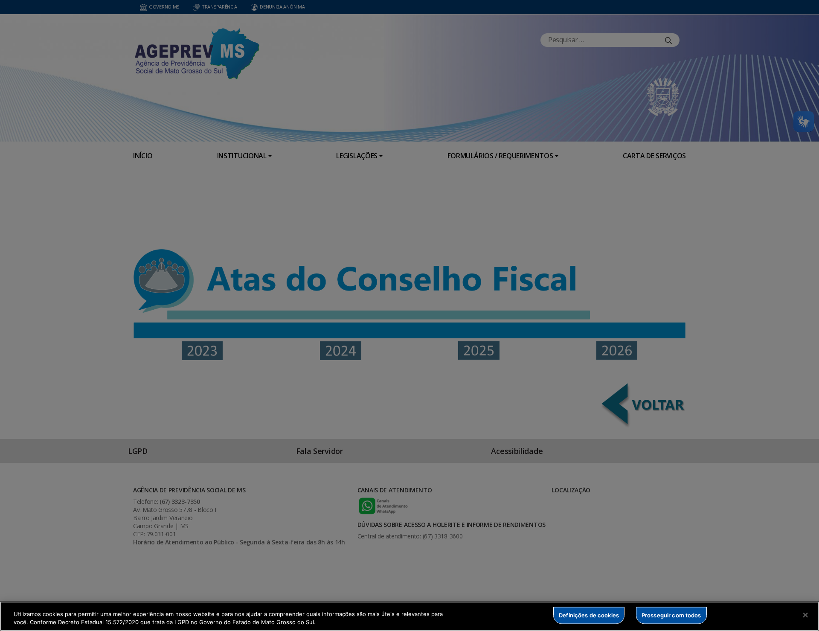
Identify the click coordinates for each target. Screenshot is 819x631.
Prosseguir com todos (671, 615)
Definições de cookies (589, 615)
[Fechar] (805, 615)
